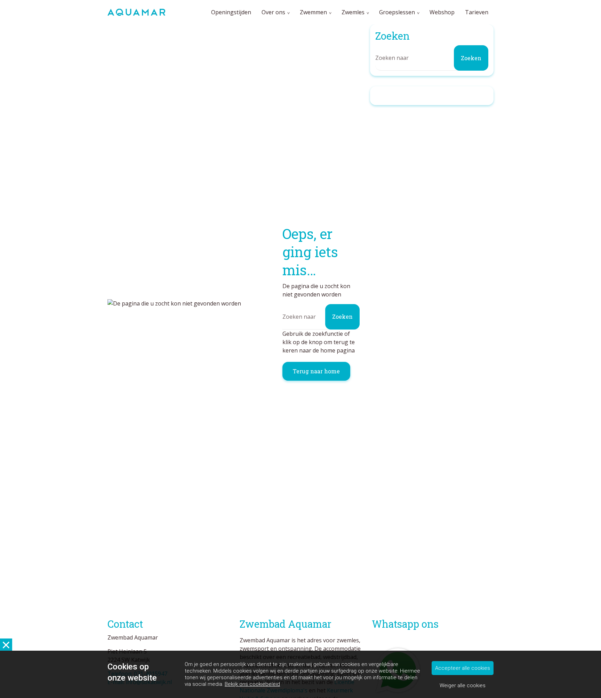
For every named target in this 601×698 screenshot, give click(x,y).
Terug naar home (316, 371)
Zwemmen (313, 12)
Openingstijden (231, 12)
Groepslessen (397, 12)
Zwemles (353, 12)
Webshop (442, 12)
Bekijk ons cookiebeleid (252, 684)
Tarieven (476, 12)
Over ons (273, 12)
